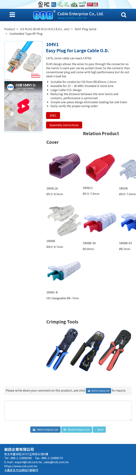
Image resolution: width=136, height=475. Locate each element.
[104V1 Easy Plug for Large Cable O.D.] (23, 60)
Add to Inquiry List (47, 429)
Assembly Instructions (64, 125)
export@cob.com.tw (29, 462)
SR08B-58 (89, 243)
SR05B (123, 188)
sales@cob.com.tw (56, 462)
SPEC (53, 115)
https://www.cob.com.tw (20, 466)
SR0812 (88, 188)
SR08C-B (52, 292)
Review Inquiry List (78, 429)
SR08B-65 (125, 243)
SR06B (50, 241)
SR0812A (52, 188)
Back (100, 429)
